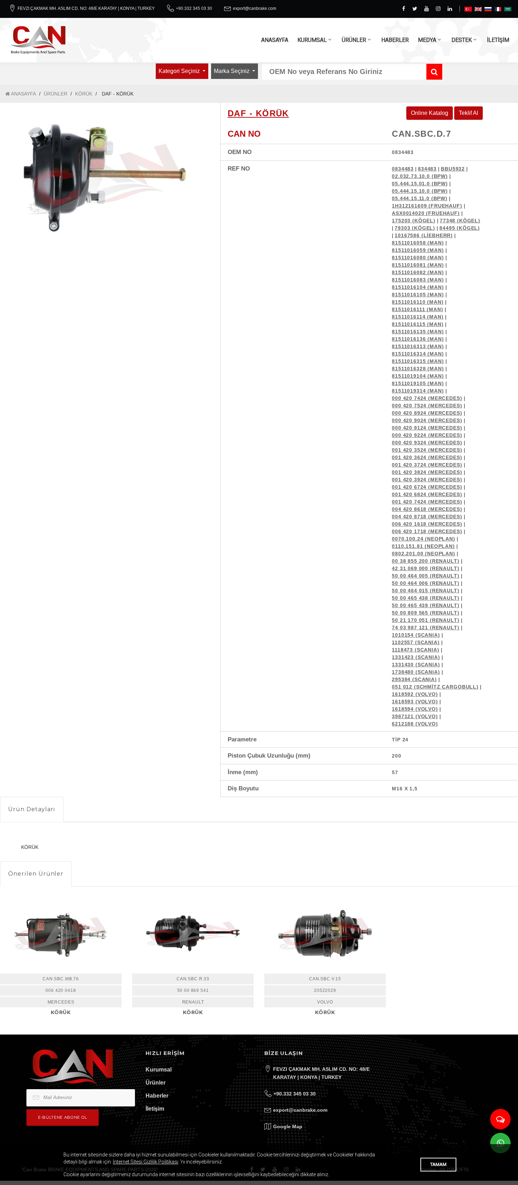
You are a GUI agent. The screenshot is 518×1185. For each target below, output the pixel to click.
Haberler (157, 1096)
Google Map (287, 1126)
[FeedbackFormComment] (500, 1119)
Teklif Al (468, 113)
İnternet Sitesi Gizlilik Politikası (145, 1162)
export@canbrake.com (254, 8)
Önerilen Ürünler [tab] (35, 873)
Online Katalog (429, 113)
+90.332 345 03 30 (194, 8)
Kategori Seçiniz (180, 71)
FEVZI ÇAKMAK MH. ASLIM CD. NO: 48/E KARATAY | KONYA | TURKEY (86, 8)
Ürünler (156, 1083)
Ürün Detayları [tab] (31, 809)
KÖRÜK (83, 94)
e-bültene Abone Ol (62, 1117)
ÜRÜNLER (354, 40)
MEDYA (427, 40)
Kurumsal (159, 1070)
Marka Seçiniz (232, 71)
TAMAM (438, 1164)
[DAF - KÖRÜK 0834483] (105, 179)
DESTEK (461, 40)
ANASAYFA (274, 40)
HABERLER (395, 40)
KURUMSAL (312, 40)
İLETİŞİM (498, 40)
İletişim (155, 1109)
